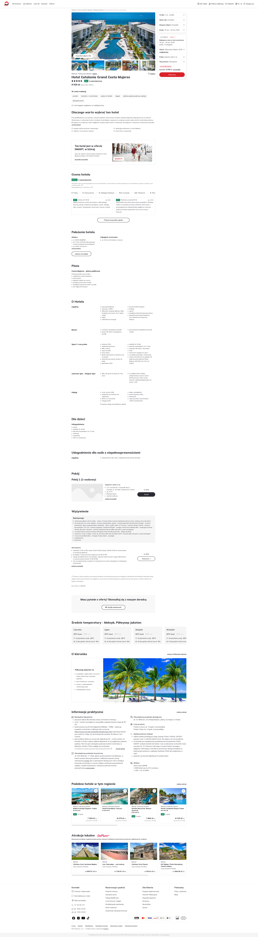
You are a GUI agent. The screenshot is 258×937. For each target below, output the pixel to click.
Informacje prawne (131, 926)
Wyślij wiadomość (114, 607)
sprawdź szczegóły (81, 159)
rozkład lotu (163, 52)
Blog (176, 895)
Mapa (94, 74)
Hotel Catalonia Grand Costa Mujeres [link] (116, 10)
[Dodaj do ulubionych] (96, 791)
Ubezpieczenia (111, 895)
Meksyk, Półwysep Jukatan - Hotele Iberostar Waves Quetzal (141, 790)
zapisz (152, 74)
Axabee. (106, 929)
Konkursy (145, 901)
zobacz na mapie (81, 254)
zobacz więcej (181, 712)
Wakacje (74, 10)
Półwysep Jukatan (98, 10)
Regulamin (166, 935)
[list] (82, 185)
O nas (73, 926)
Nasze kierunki (82, 10)
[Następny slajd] (155, 192)
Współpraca (89, 926)
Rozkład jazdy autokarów (114, 904)
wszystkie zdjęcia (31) (83, 56)
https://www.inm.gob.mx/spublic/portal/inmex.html (93, 732)
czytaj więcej (76, 125)
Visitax (86, 761)
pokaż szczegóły (111, 499)
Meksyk (90, 10)
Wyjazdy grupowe (149, 898)
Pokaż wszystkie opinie (113, 220)
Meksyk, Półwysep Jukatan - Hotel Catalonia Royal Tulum (170, 790)
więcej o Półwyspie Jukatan (176, 654)
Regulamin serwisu (102, 926)
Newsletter (146, 904)
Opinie (144, 907)
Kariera (80, 926)
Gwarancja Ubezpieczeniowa (116, 911)
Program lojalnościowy (150, 891)
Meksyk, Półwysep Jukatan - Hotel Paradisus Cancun (112, 790)
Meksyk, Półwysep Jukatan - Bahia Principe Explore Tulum (83, 790)
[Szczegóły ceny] (92, 85)
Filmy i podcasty (180, 891)
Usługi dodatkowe (112, 898)
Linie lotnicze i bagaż (113, 901)
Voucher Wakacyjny (149, 895)
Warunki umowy (111, 891)
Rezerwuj (172, 75)
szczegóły (176, 70)
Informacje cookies (116, 926)
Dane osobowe (111, 907)
